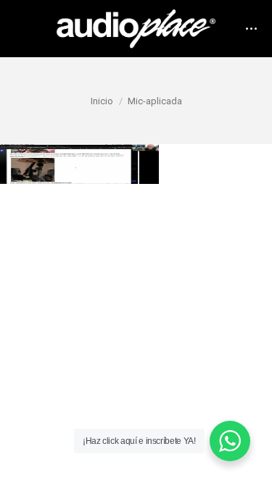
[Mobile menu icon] (251, 29)
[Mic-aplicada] (136, 164)
